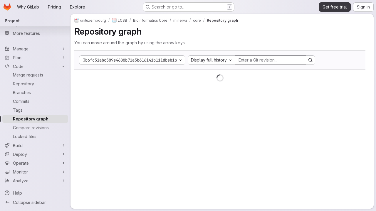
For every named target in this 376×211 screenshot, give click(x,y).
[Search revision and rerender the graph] (310, 60)
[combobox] (211, 60)
